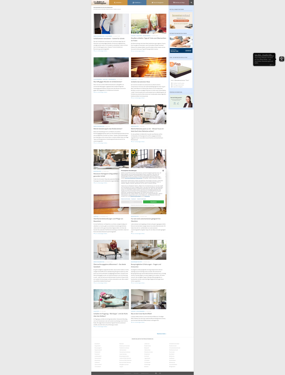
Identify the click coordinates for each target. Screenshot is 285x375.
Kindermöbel (147, 346)
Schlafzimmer (108, 36)
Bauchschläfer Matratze (125, 362)
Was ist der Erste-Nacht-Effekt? (141, 314)
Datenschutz (145, 373)
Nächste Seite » (161, 334)
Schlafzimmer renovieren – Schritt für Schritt (109, 38)
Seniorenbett (98, 358)
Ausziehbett (97, 360)
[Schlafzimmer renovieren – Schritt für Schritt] (111, 24)
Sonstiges (105, 79)
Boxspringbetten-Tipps (136, 262)
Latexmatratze (123, 354)
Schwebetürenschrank (174, 348)
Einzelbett (97, 343)
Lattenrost (146, 343)
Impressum (127, 373)
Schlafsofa (146, 360)
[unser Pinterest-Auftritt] (156, 373)
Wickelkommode (148, 352)
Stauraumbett (98, 364)
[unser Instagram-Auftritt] (160, 373)
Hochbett (146, 356)
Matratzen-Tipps (135, 126)
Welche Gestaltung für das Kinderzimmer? (108, 129)
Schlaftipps (139, 35)
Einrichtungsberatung (99, 36)
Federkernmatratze (124, 348)
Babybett (146, 348)
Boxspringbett (98, 348)
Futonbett (97, 354)
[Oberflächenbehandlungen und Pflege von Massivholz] (111, 204)
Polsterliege (147, 364)
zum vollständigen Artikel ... (101, 51)
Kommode (171, 352)
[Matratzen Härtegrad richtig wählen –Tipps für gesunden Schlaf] (111, 159)
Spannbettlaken (173, 364)
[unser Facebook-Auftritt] (152, 373)
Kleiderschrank (172, 346)
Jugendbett (147, 358)
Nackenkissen (172, 360)
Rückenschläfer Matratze (125, 360)
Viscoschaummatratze (124, 352)
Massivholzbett (98, 350)
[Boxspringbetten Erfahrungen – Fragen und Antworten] (148, 250)
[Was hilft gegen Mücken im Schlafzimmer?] (111, 67)
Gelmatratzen (122, 350)
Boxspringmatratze (124, 356)
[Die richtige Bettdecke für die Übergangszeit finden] (148, 159)
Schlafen (133, 35)
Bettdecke (171, 356)
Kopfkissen (171, 358)
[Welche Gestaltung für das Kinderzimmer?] (111, 114)
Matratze (121, 343)
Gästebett (97, 362)
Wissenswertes (146, 35)
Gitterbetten (147, 350)
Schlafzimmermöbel (174, 343)
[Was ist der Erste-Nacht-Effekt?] (148, 299)
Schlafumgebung (98, 79)
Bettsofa (146, 366)
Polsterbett (97, 352)
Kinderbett (147, 354)
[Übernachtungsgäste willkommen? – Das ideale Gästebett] (111, 250)
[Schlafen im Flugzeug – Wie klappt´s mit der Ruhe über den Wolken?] (111, 299)
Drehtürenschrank (173, 350)
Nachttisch (171, 354)
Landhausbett (98, 356)
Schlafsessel (147, 362)
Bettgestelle (172, 366)
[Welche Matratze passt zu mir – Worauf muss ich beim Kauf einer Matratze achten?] (148, 114)
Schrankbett (98, 366)
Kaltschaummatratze (124, 346)
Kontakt (136, 373)
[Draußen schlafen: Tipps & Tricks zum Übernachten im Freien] (148, 24)
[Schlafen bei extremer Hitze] (148, 67)
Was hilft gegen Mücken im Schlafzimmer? (108, 82)
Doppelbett (97, 346)
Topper (121, 366)
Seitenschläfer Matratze (125, 358)
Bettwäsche (172, 362)
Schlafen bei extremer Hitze (140, 82)
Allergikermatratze (124, 364)
